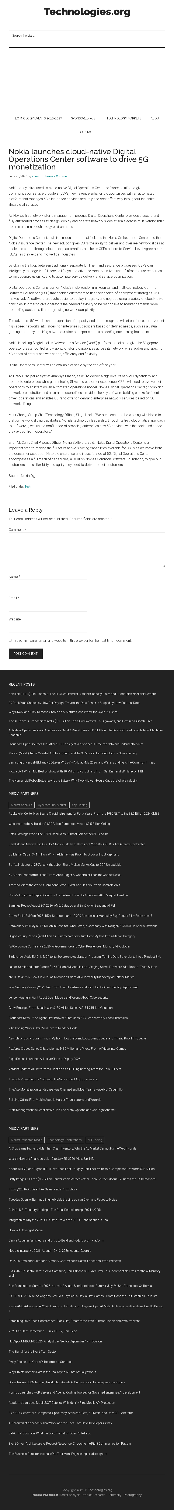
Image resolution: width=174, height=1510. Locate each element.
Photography (133, 1495)
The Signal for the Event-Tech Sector (33, 1351)
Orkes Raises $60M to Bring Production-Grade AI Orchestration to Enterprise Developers (67, 1382)
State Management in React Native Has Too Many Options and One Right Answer (62, 1110)
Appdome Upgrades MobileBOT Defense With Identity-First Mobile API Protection (62, 1402)
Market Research (94, 1495)
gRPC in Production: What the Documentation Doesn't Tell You (50, 1433)
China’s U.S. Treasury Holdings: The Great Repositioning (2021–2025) (55, 1209)
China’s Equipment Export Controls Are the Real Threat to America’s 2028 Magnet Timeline (68, 895)
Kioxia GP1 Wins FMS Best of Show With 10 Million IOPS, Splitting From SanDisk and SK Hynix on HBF (76, 771)
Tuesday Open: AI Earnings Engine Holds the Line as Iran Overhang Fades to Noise (63, 1199)
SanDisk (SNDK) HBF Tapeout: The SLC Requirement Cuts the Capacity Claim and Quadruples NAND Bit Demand (83, 694)
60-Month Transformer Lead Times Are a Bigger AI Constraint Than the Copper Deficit (65, 875)
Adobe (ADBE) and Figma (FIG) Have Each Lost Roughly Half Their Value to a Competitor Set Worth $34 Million (82, 1169)
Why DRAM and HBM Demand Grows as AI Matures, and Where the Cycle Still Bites (63, 712)
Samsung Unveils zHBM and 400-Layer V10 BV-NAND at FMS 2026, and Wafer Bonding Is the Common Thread (82, 762)
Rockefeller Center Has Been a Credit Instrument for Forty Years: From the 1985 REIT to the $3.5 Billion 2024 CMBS (84, 813)
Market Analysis (69, 1495)
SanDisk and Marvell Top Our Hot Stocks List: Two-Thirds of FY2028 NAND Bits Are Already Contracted (77, 844)
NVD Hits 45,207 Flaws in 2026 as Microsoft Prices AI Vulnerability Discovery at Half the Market (71, 977)
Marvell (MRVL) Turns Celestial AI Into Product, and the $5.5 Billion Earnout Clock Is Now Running (73, 753)
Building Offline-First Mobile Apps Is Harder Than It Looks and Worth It (55, 1099)
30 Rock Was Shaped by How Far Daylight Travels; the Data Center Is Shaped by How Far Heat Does (74, 703)
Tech (28, 486)
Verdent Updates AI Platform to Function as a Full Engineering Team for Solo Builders (65, 1069)
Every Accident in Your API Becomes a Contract (40, 1362)
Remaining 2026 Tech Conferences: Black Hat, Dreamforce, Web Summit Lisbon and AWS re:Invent (74, 1321)
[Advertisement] (87, 79)
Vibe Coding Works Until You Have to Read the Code (43, 1028)
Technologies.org (87, 11)
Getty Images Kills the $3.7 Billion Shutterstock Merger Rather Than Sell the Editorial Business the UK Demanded (82, 1179)
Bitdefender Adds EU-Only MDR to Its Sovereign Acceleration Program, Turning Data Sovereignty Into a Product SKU (85, 956)
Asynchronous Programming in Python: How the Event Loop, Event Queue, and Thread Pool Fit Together (78, 1038)
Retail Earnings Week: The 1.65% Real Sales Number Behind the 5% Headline (58, 834)
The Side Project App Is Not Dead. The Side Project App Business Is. (53, 1079)
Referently (115, 1495)
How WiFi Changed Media (26, 1230)
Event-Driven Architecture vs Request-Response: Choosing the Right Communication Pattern (70, 1443)
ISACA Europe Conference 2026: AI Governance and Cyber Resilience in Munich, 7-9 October (69, 946)
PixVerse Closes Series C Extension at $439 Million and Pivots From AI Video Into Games (67, 1048)
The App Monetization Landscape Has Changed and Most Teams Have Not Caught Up (66, 1089)
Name (14, 577)
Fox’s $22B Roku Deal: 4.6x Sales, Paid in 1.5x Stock (43, 1189)
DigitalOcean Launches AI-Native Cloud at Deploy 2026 (44, 1059)
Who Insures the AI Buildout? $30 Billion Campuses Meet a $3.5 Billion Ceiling (59, 823)
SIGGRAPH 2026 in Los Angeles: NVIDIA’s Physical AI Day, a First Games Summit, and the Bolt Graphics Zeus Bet (83, 1296)
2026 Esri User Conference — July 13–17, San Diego (43, 1331)
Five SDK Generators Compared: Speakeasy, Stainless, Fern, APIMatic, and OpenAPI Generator (71, 1413)
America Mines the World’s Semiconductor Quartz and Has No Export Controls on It (64, 885)
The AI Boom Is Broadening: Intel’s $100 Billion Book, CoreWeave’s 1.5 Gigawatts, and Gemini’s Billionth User (80, 721)
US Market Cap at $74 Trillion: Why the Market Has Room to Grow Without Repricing (64, 854)
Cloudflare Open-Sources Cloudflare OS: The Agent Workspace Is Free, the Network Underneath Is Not (76, 744)
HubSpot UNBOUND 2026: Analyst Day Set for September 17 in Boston (55, 1341)
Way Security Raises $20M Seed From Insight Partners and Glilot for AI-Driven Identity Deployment (73, 987)
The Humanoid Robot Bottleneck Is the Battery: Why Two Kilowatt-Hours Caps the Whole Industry (73, 780)
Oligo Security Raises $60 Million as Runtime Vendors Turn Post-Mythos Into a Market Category (72, 936)
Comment (17, 530)
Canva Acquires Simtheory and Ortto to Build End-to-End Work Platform (56, 1240)
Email (14, 598)
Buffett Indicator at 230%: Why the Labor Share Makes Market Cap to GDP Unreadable (65, 864)
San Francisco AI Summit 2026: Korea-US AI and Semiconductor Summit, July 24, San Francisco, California (80, 1286)
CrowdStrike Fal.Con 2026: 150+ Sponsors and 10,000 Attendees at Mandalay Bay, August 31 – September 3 (80, 915)
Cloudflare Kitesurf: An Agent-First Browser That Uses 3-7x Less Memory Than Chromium (68, 1018)
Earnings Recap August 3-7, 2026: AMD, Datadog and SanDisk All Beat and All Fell (62, 905)
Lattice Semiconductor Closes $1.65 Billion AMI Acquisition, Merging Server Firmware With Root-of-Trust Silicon (83, 967)
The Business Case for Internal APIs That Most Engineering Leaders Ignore (58, 1453)
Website (15, 619)
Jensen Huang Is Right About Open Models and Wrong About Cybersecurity (58, 997)
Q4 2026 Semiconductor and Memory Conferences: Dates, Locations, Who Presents (65, 1261)
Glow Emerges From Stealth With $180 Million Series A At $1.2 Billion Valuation (61, 1007)
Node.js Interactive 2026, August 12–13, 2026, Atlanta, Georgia (50, 1250)
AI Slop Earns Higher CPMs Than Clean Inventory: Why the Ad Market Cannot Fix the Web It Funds (72, 1148)
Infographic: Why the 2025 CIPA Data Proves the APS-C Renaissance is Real (58, 1220)
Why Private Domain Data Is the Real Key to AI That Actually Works (52, 1372)
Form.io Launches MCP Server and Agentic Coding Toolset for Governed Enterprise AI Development (74, 1392)
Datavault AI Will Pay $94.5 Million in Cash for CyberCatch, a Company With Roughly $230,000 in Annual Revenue (83, 926)
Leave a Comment (57, 176)
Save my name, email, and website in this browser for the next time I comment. (73, 641)
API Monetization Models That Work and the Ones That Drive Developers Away (60, 1423)
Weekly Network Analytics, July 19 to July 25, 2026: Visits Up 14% (51, 1158)
